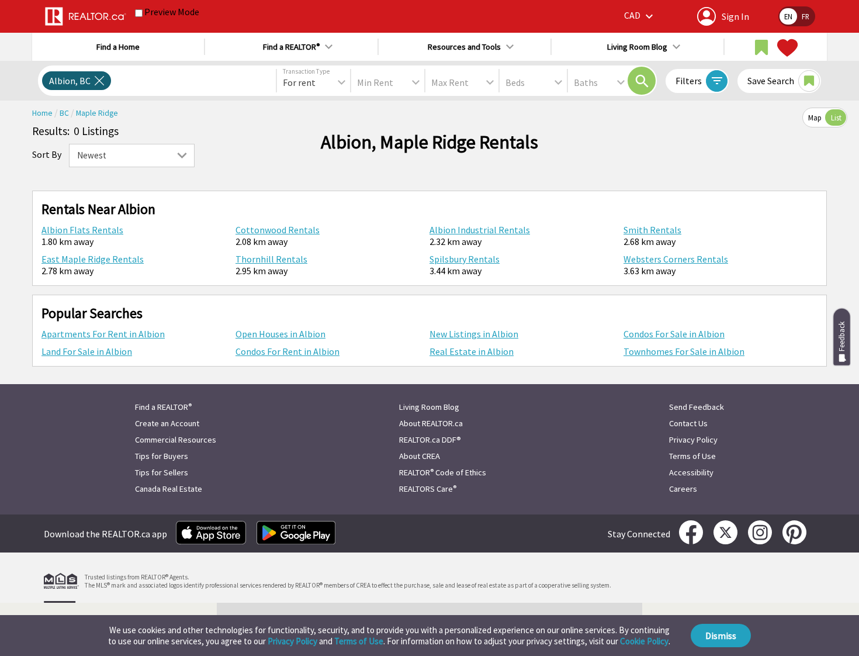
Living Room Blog (429, 407)
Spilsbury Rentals (465, 259)
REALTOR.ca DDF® (430, 439)
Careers (683, 489)
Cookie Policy (644, 641)
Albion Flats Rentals (82, 230)
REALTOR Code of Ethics (442, 472)
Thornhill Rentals (271, 259)
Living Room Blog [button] (637, 47)
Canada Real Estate (168, 489)
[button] (640, 16)
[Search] (642, 81)
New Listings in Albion (474, 334)
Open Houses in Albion (280, 334)
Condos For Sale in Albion (674, 334)
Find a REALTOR (163, 407)
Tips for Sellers (161, 472)
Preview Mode (171, 12)
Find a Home (118, 47)
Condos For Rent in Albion (287, 351)
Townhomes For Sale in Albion (684, 351)
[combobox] (313, 82)
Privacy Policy (292, 641)
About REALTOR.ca (431, 423)
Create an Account (167, 423)
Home (43, 113)
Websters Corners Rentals (676, 259)
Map (815, 117)
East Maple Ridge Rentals (92, 259)
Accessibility (691, 472)
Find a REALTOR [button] (291, 47)
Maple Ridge (97, 113)
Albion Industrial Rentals (480, 230)
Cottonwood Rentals (277, 230)
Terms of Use (358, 641)
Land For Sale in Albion (86, 351)
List (836, 117)
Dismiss (720, 635)
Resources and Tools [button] (464, 47)
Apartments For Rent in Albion (103, 334)
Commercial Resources (175, 439)
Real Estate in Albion (472, 351)
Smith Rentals (652, 230)
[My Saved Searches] (761, 48)
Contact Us (688, 423)
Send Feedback (696, 407)
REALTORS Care (427, 489)
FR (805, 16)
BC (65, 113)
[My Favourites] (786, 48)
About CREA (419, 456)
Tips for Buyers (161, 456)
